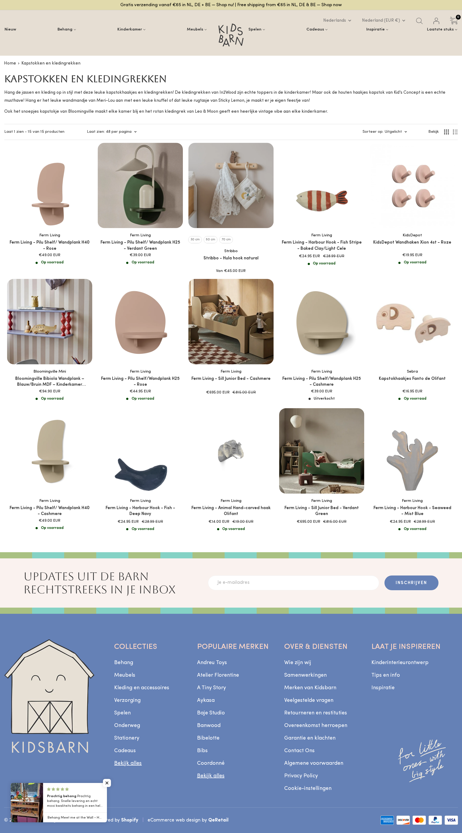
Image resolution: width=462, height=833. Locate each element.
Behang (123, 662)
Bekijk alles (128, 763)
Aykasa (206, 700)
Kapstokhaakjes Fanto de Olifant (412, 379)
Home (10, 63)
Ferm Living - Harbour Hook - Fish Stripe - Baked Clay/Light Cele (322, 245)
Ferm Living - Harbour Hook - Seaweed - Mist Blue (412, 511)
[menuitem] (10, 30)
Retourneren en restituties (315, 713)
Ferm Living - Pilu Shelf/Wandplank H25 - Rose (140, 382)
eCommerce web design (174, 820)
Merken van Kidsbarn (310, 688)
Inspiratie (383, 688)
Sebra (412, 372)
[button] (107, 783)
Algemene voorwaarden (313, 763)
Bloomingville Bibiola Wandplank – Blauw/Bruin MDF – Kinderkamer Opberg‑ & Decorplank (49, 382)
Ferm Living (49, 235)
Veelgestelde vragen (308, 700)
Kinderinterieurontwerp (400, 662)
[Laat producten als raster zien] (446, 132)
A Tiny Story (211, 688)
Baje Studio (211, 713)
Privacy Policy (301, 776)
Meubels (124, 675)
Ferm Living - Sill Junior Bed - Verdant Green (321, 511)
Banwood (209, 725)
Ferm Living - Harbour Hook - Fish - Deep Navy (140, 511)
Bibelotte (208, 738)
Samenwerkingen (305, 675)
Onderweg (127, 725)
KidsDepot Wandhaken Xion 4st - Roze (412, 242)
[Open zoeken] (419, 21)
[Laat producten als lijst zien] (455, 132)
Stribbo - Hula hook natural (231, 258)
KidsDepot (412, 235)
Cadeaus (125, 751)
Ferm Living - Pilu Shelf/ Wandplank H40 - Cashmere (50, 511)
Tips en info (385, 675)
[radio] (195, 239)
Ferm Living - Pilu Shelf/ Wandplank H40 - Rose (50, 245)
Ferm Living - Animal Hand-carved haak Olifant (231, 511)
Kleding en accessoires (141, 688)
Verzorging (127, 700)
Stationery (126, 738)
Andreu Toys (212, 662)
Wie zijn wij (297, 662)
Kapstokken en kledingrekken (50, 63)
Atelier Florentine (218, 675)
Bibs (202, 751)
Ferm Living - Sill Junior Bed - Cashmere (231, 379)
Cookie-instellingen (308, 788)
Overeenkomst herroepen (315, 725)
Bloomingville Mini (49, 372)
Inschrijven (411, 583)
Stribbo (231, 251)
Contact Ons (299, 751)
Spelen (122, 713)
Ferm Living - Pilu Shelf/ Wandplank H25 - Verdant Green (140, 245)
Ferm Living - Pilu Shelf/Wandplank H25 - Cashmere (321, 382)
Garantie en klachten (310, 738)
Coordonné (211, 763)
